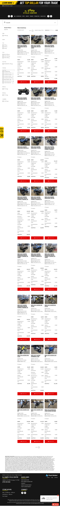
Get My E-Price (24, 81)
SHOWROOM (18, 16)
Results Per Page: (38, 30)
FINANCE (31, 16)
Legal (52, 477)
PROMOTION (36, 16)
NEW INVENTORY (25, 480)
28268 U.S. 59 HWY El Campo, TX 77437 (10, 480)
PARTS (23, 16)
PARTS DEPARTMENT (26, 486)
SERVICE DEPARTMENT (26, 485)
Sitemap (56, 477)
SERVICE (27, 16)
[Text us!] (55, 504)
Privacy (48, 477)
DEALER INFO (43, 16)
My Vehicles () (6, 5)
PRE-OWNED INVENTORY (26, 481)
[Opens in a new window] (48, 16)
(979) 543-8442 (6, 482)
